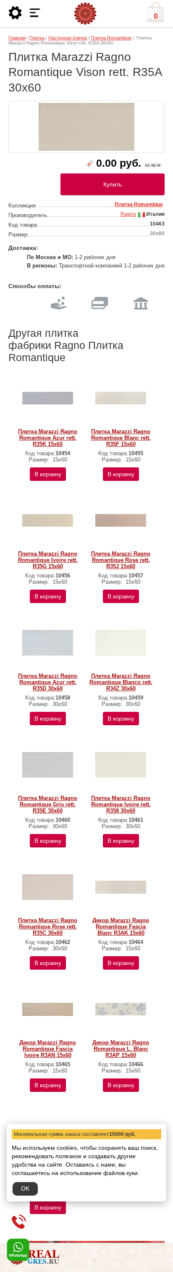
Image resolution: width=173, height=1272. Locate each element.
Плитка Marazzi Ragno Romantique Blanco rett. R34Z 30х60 (120, 682)
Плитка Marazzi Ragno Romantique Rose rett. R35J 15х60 (120, 560)
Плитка (37, 37)
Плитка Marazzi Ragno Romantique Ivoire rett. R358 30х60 (121, 804)
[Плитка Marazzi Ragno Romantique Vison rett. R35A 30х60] (86, 127)
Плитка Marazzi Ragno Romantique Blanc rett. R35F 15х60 (121, 437)
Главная (17, 37)
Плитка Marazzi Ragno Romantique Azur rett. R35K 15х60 (47, 437)
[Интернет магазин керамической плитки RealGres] (85, 14)
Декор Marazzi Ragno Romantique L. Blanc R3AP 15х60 (120, 1048)
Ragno (128, 214)
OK (25, 1188)
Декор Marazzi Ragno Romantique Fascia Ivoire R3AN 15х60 (47, 1048)
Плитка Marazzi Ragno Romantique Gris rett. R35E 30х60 (47, 804)
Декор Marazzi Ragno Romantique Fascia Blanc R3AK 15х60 (120, 926)
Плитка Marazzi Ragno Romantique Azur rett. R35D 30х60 (47, 682)
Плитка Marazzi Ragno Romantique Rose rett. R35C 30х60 (47, 926)
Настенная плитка (67, 37)
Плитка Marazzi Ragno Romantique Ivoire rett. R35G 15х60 (48, 560)
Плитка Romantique (111, 37)
